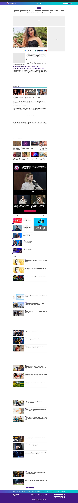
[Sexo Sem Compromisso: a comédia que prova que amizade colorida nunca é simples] (18, 348)
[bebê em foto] (26, 154)
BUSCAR (70, 3)
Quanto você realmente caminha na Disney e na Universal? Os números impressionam (34, 304)
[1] (17, 220)
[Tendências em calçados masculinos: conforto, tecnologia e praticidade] (18, 403)
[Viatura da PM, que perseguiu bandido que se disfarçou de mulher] (35, 143)
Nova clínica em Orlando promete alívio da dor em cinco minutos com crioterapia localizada (36, 453)
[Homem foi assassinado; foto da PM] (35, 154)
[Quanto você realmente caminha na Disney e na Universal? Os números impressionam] (18, 305)
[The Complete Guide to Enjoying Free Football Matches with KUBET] (18, 383)
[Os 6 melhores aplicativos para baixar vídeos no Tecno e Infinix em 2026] (18, 269)
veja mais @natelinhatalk (30, 210)
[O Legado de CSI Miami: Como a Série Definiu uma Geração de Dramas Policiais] (18, 332)
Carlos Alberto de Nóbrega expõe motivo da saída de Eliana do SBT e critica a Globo (28, 68)
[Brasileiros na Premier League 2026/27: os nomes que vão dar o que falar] (18, 277)
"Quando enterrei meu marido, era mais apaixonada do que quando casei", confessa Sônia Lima (21, 206)
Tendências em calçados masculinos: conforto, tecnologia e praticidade (34, 402)
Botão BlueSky (62, 497)
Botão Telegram (55, 497)
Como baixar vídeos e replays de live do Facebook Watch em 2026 (36, 296)
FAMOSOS (28, 491)
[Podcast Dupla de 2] (61, 497)
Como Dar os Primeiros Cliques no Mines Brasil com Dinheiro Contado (35, 438)
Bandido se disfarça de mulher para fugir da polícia (34, 148)
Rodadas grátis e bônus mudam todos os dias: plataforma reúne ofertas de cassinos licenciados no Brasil (35, 367)
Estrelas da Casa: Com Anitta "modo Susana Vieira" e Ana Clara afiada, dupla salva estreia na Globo (18, 97)
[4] (17, 242)
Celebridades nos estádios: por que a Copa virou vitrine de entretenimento (36, 481)
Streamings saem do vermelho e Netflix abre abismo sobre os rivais (27, 220)
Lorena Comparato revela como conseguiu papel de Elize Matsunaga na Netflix (28, 191)
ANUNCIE (46, 494)
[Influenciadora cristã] (43, 143)
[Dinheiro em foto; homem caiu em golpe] (43, 154)
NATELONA (57, 491)
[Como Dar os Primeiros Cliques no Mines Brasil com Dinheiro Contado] (18, 438)
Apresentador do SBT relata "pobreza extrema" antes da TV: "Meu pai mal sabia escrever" (37, 206)
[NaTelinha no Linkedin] (59, 497)
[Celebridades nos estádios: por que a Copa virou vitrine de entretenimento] (18, 481)
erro (46, 50)
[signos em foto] (26, 143)
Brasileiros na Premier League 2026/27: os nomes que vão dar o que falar (35, 277)
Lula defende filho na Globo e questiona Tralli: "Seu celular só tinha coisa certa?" (27, 242)
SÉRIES (53, 491)
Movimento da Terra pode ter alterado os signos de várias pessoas (25, 148)
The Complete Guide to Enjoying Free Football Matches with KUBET (36, 383)
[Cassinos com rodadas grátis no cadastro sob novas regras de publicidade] (18, 340)
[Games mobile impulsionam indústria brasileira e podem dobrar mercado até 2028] (18, 446)
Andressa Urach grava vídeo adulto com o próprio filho (27, 249)
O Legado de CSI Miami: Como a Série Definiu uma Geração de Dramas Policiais (35, 332)
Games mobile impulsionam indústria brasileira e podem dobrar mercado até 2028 (35, 445)
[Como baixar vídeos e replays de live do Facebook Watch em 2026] (18, 297)
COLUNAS (43, 491)
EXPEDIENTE (39, 494)
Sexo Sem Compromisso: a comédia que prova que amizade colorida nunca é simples (35, 347)
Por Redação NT (15, 50)
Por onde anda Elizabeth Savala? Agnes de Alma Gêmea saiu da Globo (26, 66)
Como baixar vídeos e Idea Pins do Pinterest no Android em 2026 (36, 261)
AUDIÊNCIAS (38, 491)
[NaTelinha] (10, 3)
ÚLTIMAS (14, 491)
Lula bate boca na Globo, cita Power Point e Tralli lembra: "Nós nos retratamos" (28, 235)
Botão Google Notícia (57, 497)
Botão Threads (64, 497)
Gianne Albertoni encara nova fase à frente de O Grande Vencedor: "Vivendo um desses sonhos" (29, 97)
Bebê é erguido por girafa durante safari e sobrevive (25, 159)
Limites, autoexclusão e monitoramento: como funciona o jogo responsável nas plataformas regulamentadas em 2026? (36, 418)
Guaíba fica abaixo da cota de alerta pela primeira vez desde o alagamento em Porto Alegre (16, 148)
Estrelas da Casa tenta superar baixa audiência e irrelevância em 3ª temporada (42, 97)
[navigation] (15, 3)
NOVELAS (23, 491)
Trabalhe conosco (43, 495)
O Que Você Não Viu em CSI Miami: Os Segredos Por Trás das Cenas (36, 312)
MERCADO (48, 491)
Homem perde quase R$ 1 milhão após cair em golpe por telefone (43, 159)
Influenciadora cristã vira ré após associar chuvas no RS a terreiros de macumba (43, 148)
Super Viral (38, 3)
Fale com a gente (34, 495)
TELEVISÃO (18, 491)
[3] (17, 235)
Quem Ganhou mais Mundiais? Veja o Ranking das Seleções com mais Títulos (35, 473)
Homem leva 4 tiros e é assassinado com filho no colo (34, 159)
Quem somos (32, 494)
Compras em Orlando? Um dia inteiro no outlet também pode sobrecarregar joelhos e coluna (36, 375)
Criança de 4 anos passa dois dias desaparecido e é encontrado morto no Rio (17, 159)
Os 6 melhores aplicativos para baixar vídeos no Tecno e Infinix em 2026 (36, 269)
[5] (17, 250)
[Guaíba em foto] (17, 143)
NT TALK (33, 491)
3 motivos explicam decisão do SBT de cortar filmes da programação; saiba (27, 227)
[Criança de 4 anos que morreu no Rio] (17, 154)
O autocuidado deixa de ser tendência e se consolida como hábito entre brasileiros (35, 410)
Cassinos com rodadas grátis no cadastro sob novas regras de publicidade (35, 339)
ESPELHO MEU (63, 491)
